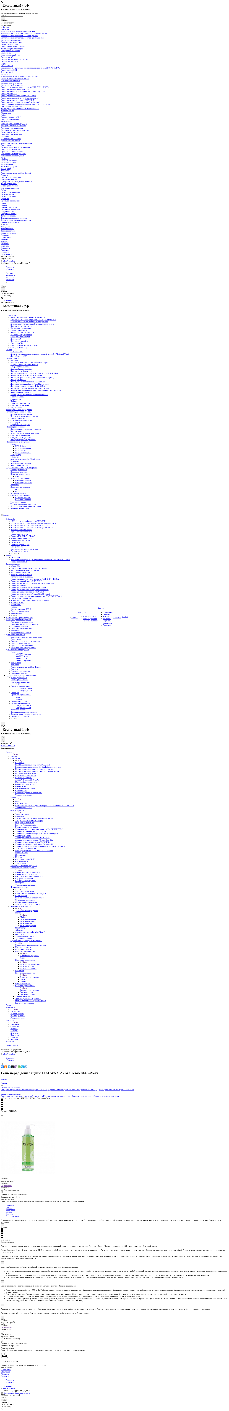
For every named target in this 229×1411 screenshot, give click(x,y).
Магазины (5, 1374)
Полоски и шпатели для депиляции (57, 1096)
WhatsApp (10, 269)
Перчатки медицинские (29, 956)
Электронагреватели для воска (106, 1096)
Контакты (5, 1376)
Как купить (15, 1011)
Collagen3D (19, 763)
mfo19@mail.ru (9, 261)
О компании (6, 1370)
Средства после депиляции (83, 1096)
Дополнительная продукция (26, 911)
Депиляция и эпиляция (24, 891)
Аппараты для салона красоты (27, 872)
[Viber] (15, 1066)
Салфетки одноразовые (29, 990)
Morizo (23, 917)
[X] (12, 1066)
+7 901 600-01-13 (8, 254)
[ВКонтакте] (2, 1066)
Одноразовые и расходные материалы (30, 945)
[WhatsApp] (19, 1066)
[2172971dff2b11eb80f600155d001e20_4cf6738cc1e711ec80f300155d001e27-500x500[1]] (28, 1174)
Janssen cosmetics (22, 814)
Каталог (13, 756)
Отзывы (9, 1208)
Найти (4, 1400)
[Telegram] (25, 1066)
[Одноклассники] (5, 1066)
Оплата (9, 1212)
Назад (15, 754)
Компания (14, 1024)
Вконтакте (10, 267)
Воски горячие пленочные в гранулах (16, 1096)
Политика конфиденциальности (17, 1393)
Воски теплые (37, 1096)
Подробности (6, 1186)
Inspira (17, 801)
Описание (10, 1205)
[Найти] (3, 18)
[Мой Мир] (9, 1066)
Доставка (9, 1214)
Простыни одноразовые (29, 977)
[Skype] (22, 1066)
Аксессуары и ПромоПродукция (42, 1090)
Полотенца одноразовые (30, 964)
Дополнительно (12, 1216)
